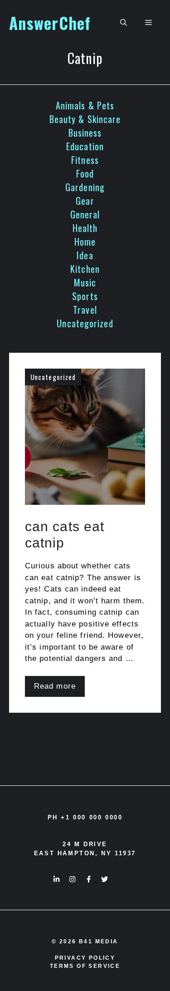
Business (85, 132)
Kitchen (85, 269)
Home (85, 241)
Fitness (85, 160)
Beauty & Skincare (85, 119)
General (85, 214)
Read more (55, 686)
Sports (85, 296)
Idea (85, 255)
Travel (85, 309)
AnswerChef (50, 23)
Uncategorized (85, 323)
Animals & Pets (85, 105)
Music (85, 282)
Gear (85, 200)
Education (85, 146)
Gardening (85, 187)
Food (85, 173)
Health (85, 228)
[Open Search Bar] (123, 22)
